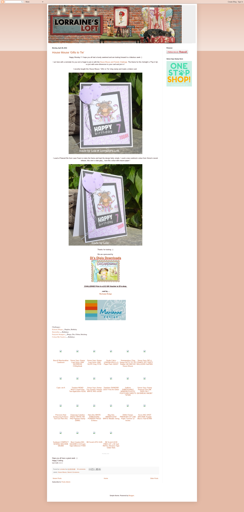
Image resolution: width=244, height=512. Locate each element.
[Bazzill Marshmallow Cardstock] (61, 352)
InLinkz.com (105, 453)
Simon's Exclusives (73, 472)
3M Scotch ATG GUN (94, 442)
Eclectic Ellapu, (57, 329)
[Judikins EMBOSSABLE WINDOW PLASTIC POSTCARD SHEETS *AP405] (128, 379)
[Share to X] (95, 469)
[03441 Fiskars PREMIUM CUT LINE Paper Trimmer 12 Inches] (128, 406)
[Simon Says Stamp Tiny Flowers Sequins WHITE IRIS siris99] (94, 379)
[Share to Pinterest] (99, 469)
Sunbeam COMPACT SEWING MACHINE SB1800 (61, 444)
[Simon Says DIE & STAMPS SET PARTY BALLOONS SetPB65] (145, 352)
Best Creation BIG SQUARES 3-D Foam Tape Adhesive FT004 (78, 444)
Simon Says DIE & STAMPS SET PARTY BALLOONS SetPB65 (144, 362)
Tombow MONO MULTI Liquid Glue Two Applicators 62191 (77, 389)
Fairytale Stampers (58, 334)
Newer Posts (57, 478)
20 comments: (81, 469)
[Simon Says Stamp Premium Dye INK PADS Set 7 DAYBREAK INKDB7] (145, 379)
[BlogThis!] (92, 469)
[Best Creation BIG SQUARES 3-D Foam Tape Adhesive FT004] (78, 433)
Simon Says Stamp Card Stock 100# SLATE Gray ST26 (94, 362)
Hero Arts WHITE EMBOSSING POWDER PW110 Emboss (94, 417)
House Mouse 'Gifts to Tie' (68, 52)
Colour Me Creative (59, 337)
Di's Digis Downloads (105, 258)
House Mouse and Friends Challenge (113, 62)
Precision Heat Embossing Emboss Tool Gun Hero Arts (60, 417)
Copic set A (61, 388)
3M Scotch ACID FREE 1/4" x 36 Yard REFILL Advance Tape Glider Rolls (111, 445)
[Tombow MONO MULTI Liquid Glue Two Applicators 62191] (78, 379)
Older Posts (154, 478)
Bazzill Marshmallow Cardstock (60, 361)
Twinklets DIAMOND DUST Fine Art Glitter (111, 389)
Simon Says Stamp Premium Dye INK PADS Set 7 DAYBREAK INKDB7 (144, 390)
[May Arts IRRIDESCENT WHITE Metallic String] (111, 406)
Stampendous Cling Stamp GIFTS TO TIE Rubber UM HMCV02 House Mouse (128, 363)
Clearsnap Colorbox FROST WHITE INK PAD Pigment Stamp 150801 (77, 417)
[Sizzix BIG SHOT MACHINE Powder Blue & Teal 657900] (145, 406)
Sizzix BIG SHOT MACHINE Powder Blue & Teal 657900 (145, 417)
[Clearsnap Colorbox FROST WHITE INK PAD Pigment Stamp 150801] (78, 406)
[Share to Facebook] (97, 469)
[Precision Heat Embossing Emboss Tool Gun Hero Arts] (61, 406)
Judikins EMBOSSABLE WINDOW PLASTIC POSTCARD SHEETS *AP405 (128, 391)
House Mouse (62, 472)
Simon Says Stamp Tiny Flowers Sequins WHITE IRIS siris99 (94, 389)
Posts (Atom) (66, 482)
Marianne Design (105, 293)
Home (106, 478)
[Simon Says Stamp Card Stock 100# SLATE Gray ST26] (94, 352)
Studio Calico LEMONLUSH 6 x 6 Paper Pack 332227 (111, 362)
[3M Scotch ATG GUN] (94, 433)
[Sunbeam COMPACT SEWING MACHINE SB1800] (61, 433)
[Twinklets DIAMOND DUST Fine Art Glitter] (111, 379)
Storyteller (55, 332)
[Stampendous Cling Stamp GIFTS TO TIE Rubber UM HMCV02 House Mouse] (128, 352)
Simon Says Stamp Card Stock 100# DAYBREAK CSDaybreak (77, 363)
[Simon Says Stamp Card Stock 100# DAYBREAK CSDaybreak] (78, 352)
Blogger (131, 495)
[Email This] (90, 469)
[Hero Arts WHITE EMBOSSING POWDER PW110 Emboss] (94, 406)
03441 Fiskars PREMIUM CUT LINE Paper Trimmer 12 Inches (128, 417)
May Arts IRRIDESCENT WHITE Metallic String (111, 417)
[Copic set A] (61, 379)
